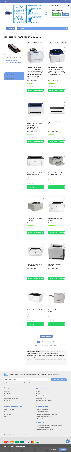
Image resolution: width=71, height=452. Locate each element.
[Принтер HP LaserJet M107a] (35, 298)
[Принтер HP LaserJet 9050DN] (56, 298)
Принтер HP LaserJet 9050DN (54, 310)
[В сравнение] (43, 51)
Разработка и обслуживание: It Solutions (15, 434)
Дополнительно (42, 388)
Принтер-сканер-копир (14, 33)
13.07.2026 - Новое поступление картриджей (14, 61)
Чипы (5, 416)
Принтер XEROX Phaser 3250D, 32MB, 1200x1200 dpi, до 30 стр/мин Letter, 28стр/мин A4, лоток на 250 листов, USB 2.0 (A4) (56, 71)
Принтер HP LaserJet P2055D (54, 265)
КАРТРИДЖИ (8, 414)
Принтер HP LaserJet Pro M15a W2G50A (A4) (34, 265)
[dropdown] (5, 1)
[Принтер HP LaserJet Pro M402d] (56, 206)
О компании (7, 393)
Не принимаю (53, 449)
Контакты (7, 400)
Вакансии (7, 391)
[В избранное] (43, 48)
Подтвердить (56, 14)
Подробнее (21, 446)
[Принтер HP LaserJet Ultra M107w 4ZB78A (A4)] (35, 161)
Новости (38, 393)
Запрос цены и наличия (35, 90)
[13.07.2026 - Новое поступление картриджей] (14, 48)
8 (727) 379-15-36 (43, 412)
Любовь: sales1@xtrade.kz (45, 416)
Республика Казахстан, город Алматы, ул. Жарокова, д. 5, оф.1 (50, 426)
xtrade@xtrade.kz (43, 419)
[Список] (65, 42)
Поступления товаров (9, 57)
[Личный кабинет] (65, 1)
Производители (41, 398)
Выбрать (65, 14)
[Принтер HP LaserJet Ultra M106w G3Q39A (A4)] (56, 161)
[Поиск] (66, 28)
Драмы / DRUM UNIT (10, 409)
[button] (4, 54)
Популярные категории (13, 406)
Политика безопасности (11, 398)
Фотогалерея (40, 403)
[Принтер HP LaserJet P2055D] (56, 252)
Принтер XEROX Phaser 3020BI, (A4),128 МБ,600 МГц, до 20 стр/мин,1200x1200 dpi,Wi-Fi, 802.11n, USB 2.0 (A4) (34, 125)
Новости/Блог (10, 74)
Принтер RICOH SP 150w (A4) (55, 122)
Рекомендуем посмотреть (44, 400)
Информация (9, 388)
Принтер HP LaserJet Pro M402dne (34, 219)
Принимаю (63, 449)
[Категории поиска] (18, 28)
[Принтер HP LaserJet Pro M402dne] (35, 206)
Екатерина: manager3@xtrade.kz (47, 414)
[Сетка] (62, 42)
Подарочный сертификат (43, 396)
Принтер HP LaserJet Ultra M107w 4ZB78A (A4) (35, 173)
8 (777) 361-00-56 (43, 409)
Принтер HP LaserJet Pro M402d (55, 219)
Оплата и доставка (9, 396)
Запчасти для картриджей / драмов (14, 412)
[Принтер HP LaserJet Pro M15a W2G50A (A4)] (35, 252)
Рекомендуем (10, 78)
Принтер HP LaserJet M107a (35, 310)
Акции (38, 391)
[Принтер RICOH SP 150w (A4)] (56, 110)
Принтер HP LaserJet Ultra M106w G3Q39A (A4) (56, 173)
